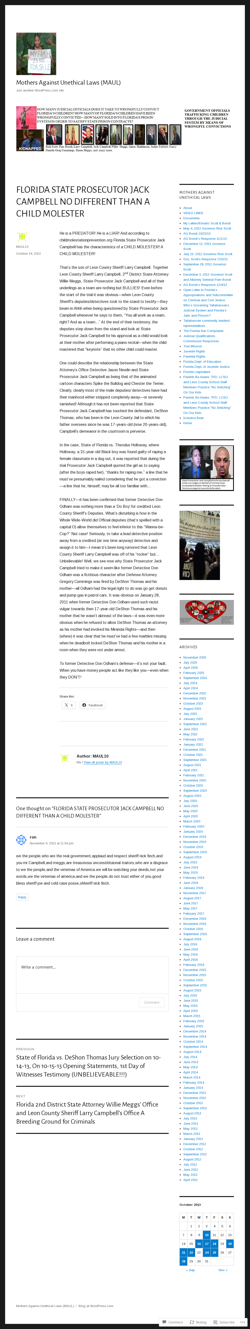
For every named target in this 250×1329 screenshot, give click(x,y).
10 (206, 1235)
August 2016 (192, 939)
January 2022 (193, 744)
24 (206, 1252)
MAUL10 (22, 247)
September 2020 (195, 790)
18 (214, 1244)
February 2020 (193, 826)
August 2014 (192, 1052)
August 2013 (192, 1113)
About (187, 208)
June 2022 (190, 729)
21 (183, 1252)
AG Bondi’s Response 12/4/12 (205, 285)
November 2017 (194, 893)
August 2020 (192, 796)
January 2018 (193, 888)
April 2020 (190, 816)
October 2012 (193, 1149)
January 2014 (193, 1087)
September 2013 (195, 1108)
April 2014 (190, 1072)
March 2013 (191, 1134)
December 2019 (194, 837)
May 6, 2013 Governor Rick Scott (207, 228)
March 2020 (191, 821)
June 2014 (190, 1062)
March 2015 (191, 1016)
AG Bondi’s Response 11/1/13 (205, 238)
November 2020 (194, 780)
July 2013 (190, 1118)
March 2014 (191, 1077)
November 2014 (194, 1036)
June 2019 (190, 867)
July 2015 (190, 995)
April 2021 (190, 770)
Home (187, 423)
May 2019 (190, 872)
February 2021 (193, 775)
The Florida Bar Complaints (203, 331)
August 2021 (192, 765)
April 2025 (190, 667)
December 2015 (194, 970)
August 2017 (192, 898)
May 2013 (190, 1128)
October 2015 (193, 980)
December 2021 (194, 749)
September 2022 (195, 724)
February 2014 (193, 1082)
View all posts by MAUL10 (103, 762)
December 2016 (194, 918)
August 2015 (192, 990)
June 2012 (190, 1169)
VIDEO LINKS (193, 213)
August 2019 (192, 857)
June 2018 (190, 883)
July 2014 (190, 1057)
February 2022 (193, 739)
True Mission (192, 346)
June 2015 (190, 1000)
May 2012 (190, 1175)
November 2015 (194, 975)
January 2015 (193, 1026)
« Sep (190, 1270)
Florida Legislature (196, 372)
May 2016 (190, 954)
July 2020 (190, 801)
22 (191, 1252)
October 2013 (193, 1103)
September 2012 (195, 1154)
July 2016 (190, 944)
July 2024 (190, 683)
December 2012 (194, 1144)
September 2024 (195, 678)
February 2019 (193, 877)
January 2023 (193, 719)
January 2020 (193, 831)
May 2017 (190, 908)
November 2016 (194, 924)
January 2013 (193, 1139)
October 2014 (193, 1041)
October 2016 (193, 929)
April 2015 (190, 1011)
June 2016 (190, 949)
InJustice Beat (193, 418)
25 (214, 1252)
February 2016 (193, 965)
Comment (151, 1002)
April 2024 (190, 688)
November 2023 (194, 698)
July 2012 (190, 1164)
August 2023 (192, 708)
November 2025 (194, 657)
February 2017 (193, 913)
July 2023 (190, 714)
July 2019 (190, 862)
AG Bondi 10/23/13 (197, 233)
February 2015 (193, 1021)
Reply (22, 897)
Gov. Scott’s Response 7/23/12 (205, 259)
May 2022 (190, 734)
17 (206, 1244)
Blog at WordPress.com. (96, 1306)
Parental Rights (194, 356)
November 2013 (194, 1098)
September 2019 (195, 852)
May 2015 (190, 1006)
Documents (191, 218)
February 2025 (193, 673)
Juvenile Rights (194, 351)
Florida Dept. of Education (202, 361)
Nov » (223, 1270)
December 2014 (194, 1031)
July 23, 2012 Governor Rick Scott (207, 254)
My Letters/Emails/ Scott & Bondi (207, 223)
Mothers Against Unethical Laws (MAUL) (68, 82)
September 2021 (195, 760)
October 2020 (193, 785)
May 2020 (190, 811)
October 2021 (193, 755)
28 (183, 1261)
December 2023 (194, 693)
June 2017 (190, 903)
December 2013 (194, 1093)
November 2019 (194, 842)
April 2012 (190, 1180)
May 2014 (190, 1067)
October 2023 (193, 703)
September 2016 (195, 934)
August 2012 (192, 1159)
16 (199, 1244)
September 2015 (195, 985)
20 (230, 1244)
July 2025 (190, 662)
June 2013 (190, 1123)
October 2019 (193, 847)
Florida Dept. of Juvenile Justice (206, 367)
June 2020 (190, 806)
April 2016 (190, 959)
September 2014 (195, 1047)
